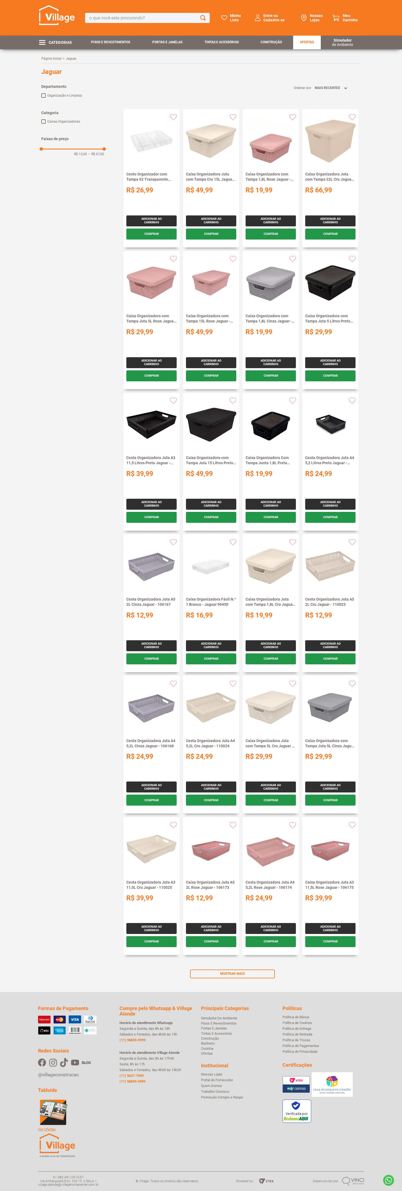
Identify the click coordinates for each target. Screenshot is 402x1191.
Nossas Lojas (316, 17)
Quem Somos (211, 1086)
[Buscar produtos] (204, 18)
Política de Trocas (296, 1040)
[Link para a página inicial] (51, 58)
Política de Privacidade (299, 1052)
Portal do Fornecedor (217, 1080)
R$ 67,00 (96, 154)
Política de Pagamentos (300, 1046)
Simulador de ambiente (219, 1018)
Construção (271, 42)
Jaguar (71, 58)
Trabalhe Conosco (215, 1092)
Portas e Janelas (167, 42)
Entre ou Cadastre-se (274, 17)
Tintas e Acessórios (222, 42)
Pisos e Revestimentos (110, 42)
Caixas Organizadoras (63, 121)
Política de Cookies (297, 1023)
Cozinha (207, 1048)
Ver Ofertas (47, 1129)
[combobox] (147, 18)
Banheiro (208, 1043)
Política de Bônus (295, 1017)
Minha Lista (235, 17)
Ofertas (307, 42)
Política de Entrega (296, 1029)
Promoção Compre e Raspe (222, 1097)
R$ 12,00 (80, 154)
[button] (72, 86)
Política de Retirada (297, 1034)
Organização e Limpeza (64, 95)
